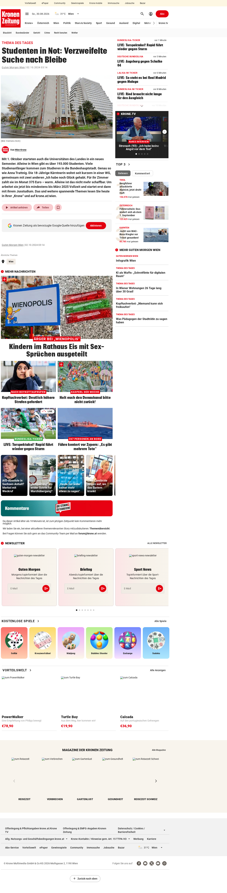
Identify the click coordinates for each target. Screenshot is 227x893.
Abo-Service (12, 847)
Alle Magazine (159, 750)
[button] (154, 23)
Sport (99, 23)
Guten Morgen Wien (13, 67)
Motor (147, 23)
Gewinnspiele (77, 3)
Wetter (74, 33)
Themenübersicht (100, 528)
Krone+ (29, 23)
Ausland (123, 23)
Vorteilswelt (30, 3)
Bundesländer (22, 33)
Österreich (43, 23)
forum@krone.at (87, 533)
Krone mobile (95, 3)
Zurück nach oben (85, 879)
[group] (14, 475)
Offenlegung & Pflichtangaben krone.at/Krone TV (31, 830)
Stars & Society (83, 23)
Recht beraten (60, 33)
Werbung (138, 838)
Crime (47, 33)
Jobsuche (129, 3)
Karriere (151, 838)
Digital (136, 23)
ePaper (45, 3)
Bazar (142, 3)
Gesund (110, 23)
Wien (56, 23)
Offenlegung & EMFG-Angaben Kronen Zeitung (84, 830)
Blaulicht (7, 33)
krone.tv (163, 23)
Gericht (36, 33)
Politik (67, 23)
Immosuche (113, 3)
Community (59, 3)
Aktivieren (96, 225)
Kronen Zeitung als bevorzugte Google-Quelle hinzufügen (57, 225)
